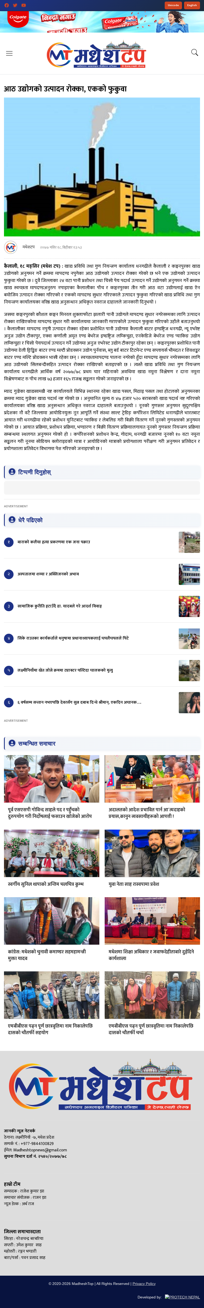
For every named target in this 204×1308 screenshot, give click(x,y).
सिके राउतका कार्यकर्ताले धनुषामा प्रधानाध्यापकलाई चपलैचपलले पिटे (73, 638)
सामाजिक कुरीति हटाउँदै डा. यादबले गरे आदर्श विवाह (60, 606)
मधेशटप (29, 247)
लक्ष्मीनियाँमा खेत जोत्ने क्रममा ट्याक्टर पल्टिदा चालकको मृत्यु (65, 670)
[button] (9, 53)
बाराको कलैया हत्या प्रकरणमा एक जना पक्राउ (54, 542)
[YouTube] (23, 5)
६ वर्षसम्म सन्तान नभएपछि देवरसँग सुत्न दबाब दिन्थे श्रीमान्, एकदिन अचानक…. (79, 702)
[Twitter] (15, 5)
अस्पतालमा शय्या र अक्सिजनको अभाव (48, 574)
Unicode (173, 5)
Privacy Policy (144, 1283)
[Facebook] (6, 5)
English (192, 5)
